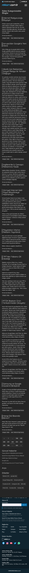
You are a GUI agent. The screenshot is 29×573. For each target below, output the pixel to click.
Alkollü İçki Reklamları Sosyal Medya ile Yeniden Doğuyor (14, 71)
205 (4, 445)
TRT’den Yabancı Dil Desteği (12, 257)
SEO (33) (23, 484)
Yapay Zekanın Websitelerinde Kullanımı (12, 453)
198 (17, 438)
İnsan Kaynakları (23, 527)
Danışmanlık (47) (18, 480)
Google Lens (5, 460)
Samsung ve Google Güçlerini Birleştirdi (12, 384)
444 (24, 1)
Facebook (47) (6, 484)
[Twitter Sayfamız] (15, 544)
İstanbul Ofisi (5, 558)
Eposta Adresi (5, 502)
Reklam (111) (6, 476)
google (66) (14, 476)
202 (13, 442)
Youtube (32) (12, 488)
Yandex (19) (20, 488)
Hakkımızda (4, 527)
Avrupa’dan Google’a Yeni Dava (14, 44)
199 (21, 438)
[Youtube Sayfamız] (11, 544)
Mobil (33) (5, 488)
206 (8, 445)
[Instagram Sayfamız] (7, 544)
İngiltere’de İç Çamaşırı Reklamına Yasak (13, 165)
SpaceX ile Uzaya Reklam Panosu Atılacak (13, 455)
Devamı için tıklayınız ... (7, 35)
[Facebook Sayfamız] (3, 544)
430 (17, 445)
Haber (8, 38)
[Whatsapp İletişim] (19, 544)
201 (8, 442)
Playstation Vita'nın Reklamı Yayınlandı (11, 231)
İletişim (3, 529)
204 (21, 442)
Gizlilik (12, 527)
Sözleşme (13, 529)
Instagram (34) (15, 484)
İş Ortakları (13, 532)
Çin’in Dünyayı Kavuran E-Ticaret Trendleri (13, 463)
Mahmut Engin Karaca (19, 38)
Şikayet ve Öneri (23, 532)
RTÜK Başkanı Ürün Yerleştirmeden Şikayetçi (14, 302)
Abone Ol (24, 504)
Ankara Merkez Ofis (7, 550)
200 (4, 442)
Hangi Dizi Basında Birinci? (11, 417)
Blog (3, 532)
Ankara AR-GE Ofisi (7, 554)
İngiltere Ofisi (5, 562)
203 (17, 442)
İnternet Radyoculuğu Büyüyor (13, 19)
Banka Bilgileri (22, 529)
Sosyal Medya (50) (8, 480)
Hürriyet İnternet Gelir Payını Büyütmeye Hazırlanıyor (13, 192)
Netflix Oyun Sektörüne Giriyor (10, 458)
